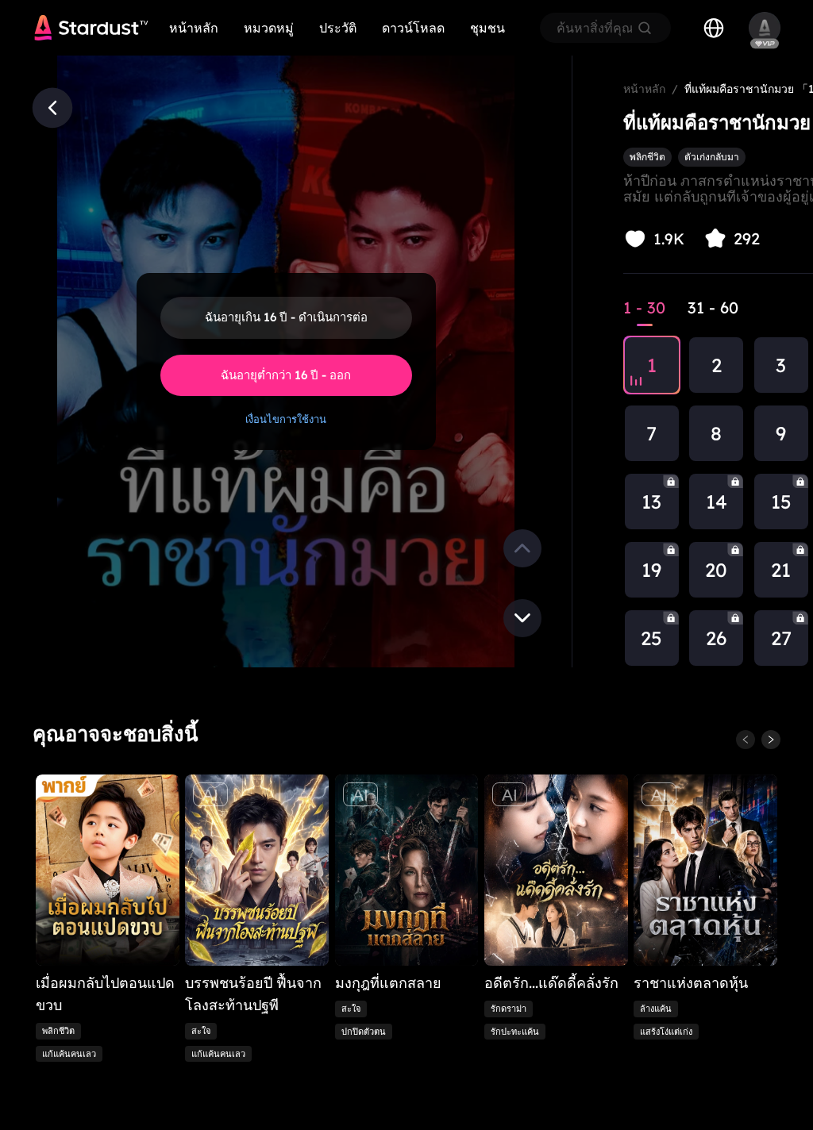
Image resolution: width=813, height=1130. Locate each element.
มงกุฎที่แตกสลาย (388, 983)
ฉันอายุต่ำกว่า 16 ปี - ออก (286, 374)
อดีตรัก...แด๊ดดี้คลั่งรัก (551, 983)
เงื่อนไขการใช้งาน (285, 419)
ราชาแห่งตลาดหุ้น (691, 983)
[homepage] (91, 28)
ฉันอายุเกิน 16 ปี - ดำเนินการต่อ (286, 317)
